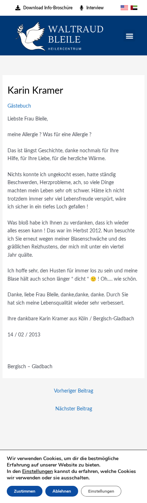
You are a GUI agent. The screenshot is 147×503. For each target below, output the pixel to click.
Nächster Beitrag (73, 408)
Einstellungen (37, 471)
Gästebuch (19, 106)
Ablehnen (61, 491)
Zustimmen (24, 491)
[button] (129, 35)
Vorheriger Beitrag (73, 391)
